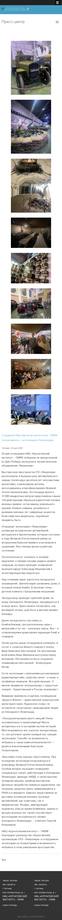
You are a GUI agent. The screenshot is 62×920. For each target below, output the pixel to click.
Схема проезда (10, 905)
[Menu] (57, 2)
